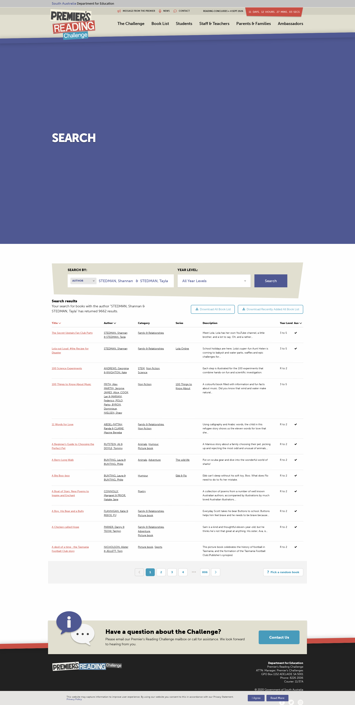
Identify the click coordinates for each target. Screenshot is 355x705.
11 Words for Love (62, 424)
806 (205, 572)
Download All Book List (215, 309)
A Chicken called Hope (65, 527)
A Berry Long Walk (63, 459)
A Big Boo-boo (61, 475)
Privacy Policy (74, 699)
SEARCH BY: (77, 270)
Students (184, 23)
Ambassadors (290, 23)
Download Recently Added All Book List (272, 309)
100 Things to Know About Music (71, 384)
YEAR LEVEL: (188, 270)
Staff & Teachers (214, 23)
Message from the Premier (138, 11)
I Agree (256, 698)
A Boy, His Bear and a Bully (68, 511)
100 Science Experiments (67, 368)
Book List (160, 23)
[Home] (72, 24)
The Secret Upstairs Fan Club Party (72, 332)
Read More (277, 698)
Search (271, 281)
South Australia (64, 3)
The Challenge (130, 23)
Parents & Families (253, 23)
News (166, 11)
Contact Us (279, 637)
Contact (184, 11)
